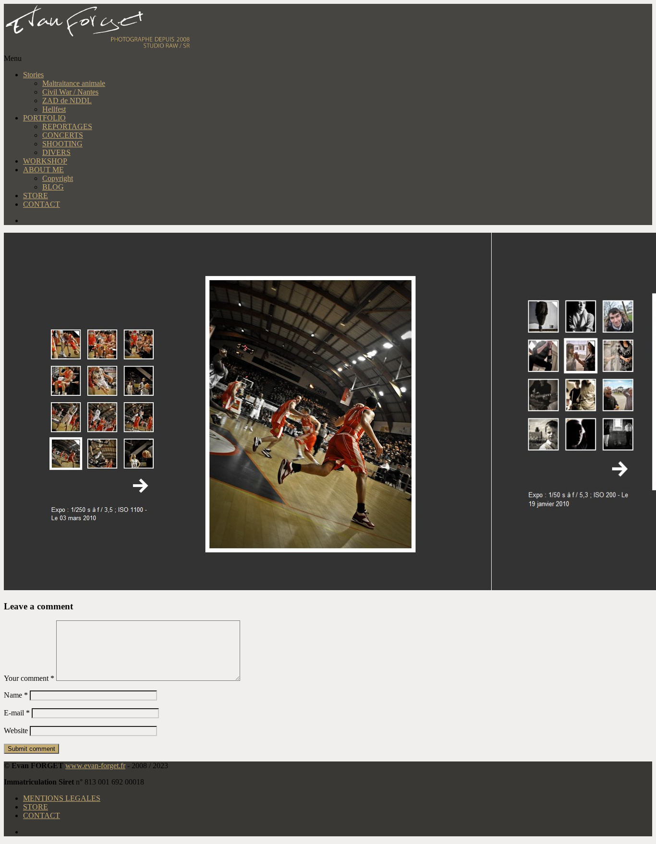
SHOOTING (62, 144)
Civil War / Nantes (70, 92)
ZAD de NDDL (67, 100)
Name (16, 695)
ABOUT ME (43, 170)
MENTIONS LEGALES (61, 798)
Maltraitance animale (73, 83)
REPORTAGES (67, 126)
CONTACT (41, 204)
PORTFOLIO (44, 118)
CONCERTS (62, 135)
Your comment (29, 678)
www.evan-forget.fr (95, 765)
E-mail (17, 713)
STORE (35, 195)
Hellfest (54, 109)
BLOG (53, 187)
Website (16, 730)
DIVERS (56, 152)
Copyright (57, 178)
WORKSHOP (45, 161)
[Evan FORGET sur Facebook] (337, 220)
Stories (33, 75)
